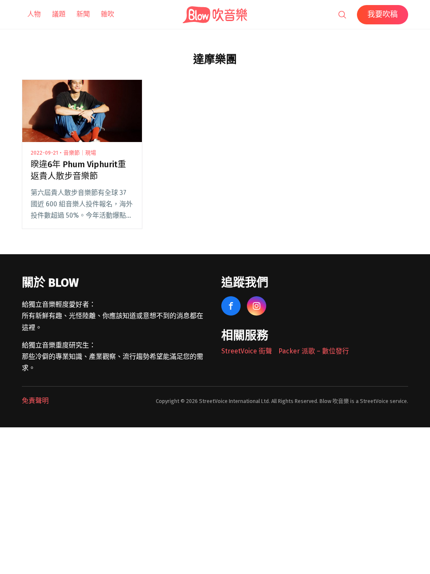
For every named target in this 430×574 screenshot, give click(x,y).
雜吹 (107, 14)
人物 (34, 14)
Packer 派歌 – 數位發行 (313, 351)
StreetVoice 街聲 (246, 351)
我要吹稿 (382, 14)
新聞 (83, 14)
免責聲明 (35, 401)
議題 (59, 14)
